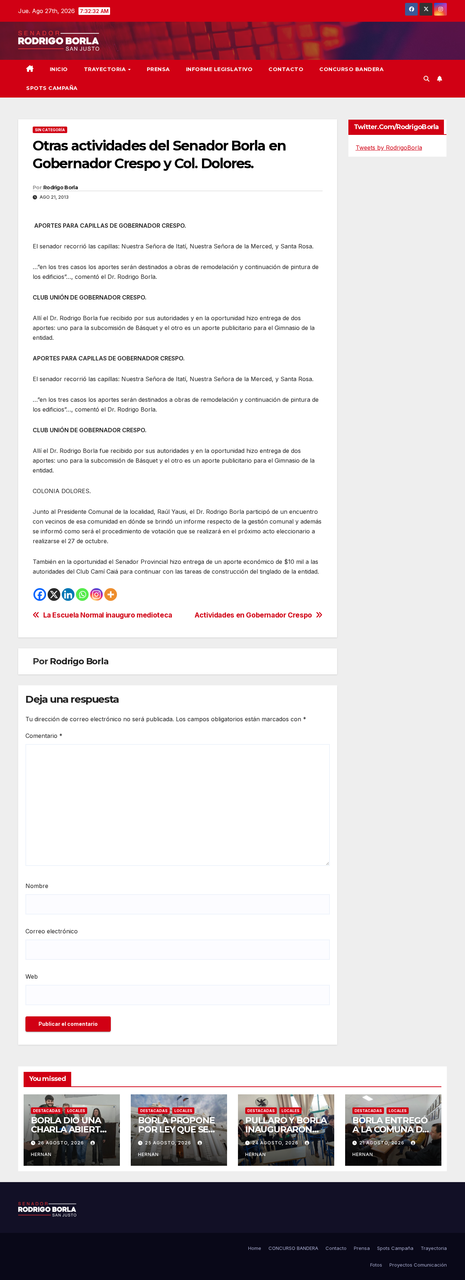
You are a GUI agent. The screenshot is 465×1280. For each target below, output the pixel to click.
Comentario (43, 735)
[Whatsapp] (82, 594)
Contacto (285, 69)
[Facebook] (39, 594)
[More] (110, 594)
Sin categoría (50, 130)
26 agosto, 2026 (61, 1142)
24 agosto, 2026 (276, 1142)
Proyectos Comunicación (418, 1265)
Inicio (59, 69)
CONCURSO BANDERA (351, 69)
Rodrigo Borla (60, 187)
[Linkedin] (68, 594)
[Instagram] (96, 594)
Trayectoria (106, 69)
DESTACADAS (46, 1110)
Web (31, 976)
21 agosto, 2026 (382, 1142)
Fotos (376, 1265)
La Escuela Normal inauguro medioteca (107, 615)
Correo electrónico (51, 931)
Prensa (158, 69)
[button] (426, 78)
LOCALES (76, 1110)
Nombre (36, 885)
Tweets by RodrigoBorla (389, 147)
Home (254, 1248)
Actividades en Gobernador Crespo (253, 615)
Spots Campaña (395, 1248)
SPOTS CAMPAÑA (52, 88)
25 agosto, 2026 (169, 1142)
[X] (54, 594)
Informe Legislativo (219, 69)
